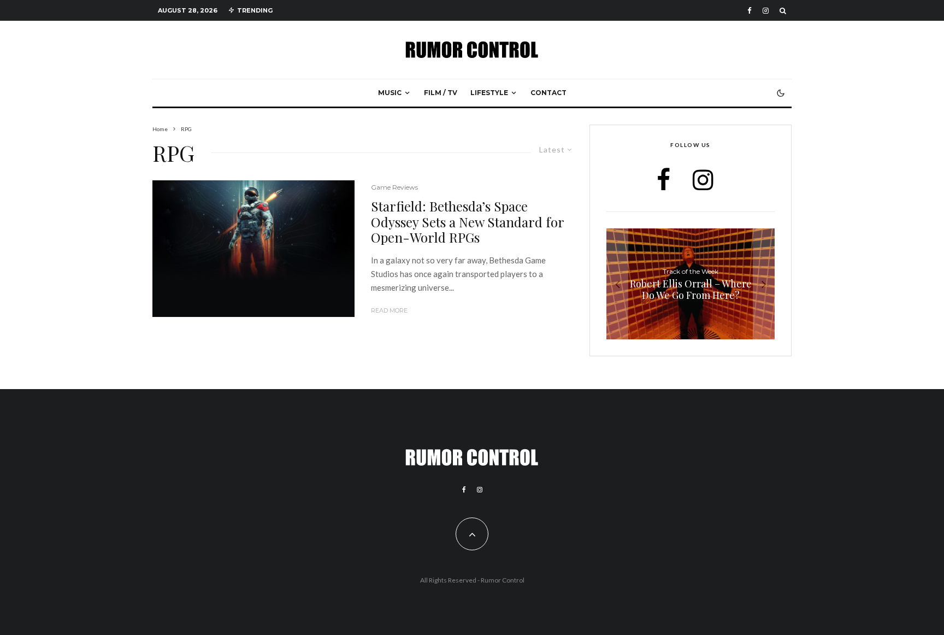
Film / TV (440, 93)
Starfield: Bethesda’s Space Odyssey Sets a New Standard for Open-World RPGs (467, 221)
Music (390, 93)
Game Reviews (394, 187)
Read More (389, 310)
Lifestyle (489, 93)
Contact (548, 93)
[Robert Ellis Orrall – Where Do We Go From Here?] (690, 283)
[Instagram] (765, 11)
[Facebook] (749, 11)
